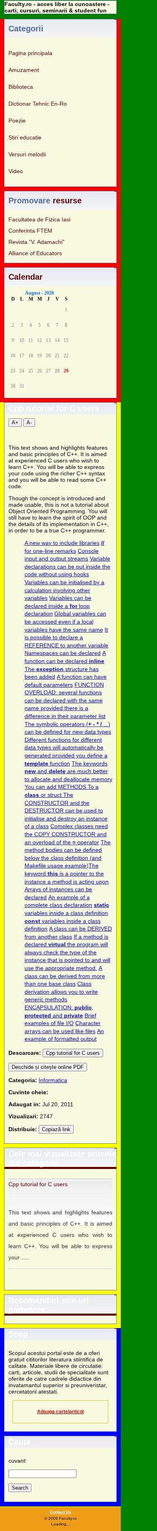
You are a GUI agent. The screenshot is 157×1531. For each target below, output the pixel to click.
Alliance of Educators (35, 253)
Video (15, 171)
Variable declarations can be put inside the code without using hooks (67, 566)
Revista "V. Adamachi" (36, 242)
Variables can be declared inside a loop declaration (58, 606)
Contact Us (60, 1512)
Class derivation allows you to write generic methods (61, 991)
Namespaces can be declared (63, 653)
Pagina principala (30, 53)
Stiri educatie (24, 137)
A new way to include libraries (62, 543)
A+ (15, 423)
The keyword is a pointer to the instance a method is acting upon (67, 873)
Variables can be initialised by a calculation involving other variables (64, 590)
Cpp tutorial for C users (73, 1053)
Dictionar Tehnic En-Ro (37, 103)
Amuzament (23, 70)
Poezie (17, 120)
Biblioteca (20, 87)
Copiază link (56, 1129)
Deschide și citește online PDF (48, 1067)
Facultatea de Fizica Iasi (39, 219)
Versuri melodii (27, 154)
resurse (67, 200)
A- (29, 423)
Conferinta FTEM (30, 230)
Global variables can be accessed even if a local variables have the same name (65, 621)
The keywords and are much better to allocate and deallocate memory (68, 771)
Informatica (53, 1080)
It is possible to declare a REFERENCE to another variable (66, 637)
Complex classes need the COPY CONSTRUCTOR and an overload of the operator (66, 834)
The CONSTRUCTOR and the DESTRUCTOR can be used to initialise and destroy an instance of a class (66, 810)
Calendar (25, 276)
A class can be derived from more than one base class (65, 976)
